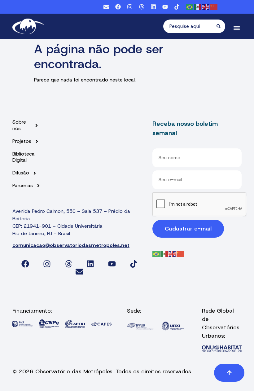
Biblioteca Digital (23, 157)
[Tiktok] (177, 7)
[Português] (190, 6)
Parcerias (22, 185)
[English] (206, 6)
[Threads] (141, 7)
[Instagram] (130, 7)
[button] (236, 28)
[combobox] (190, 26)
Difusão (20, 173)
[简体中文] (214, 6)
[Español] (198, 6)
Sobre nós (19, 125)
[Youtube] (165, 7)
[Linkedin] (153, 7)
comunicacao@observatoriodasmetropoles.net (70, 245)
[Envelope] (106, 7)
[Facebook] (118, 7)
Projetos (21, 141)
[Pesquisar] (221, 26)
